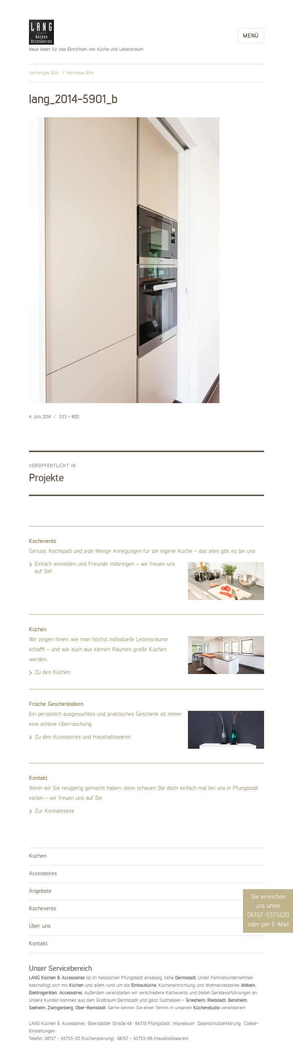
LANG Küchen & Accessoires (41, 33)
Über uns (39, 926)
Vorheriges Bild (44, 73)
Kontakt (38, 944)
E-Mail (280, 924)
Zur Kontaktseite (54, 811)
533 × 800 (69, 417)
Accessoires (43, 874)
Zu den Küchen (52, 672)
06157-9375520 (268, 915)
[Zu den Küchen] (226, 655)
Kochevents (42, 909)
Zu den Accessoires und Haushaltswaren (83, 737)
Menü (251, 36)
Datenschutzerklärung (219, 1023)
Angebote (40, 891)
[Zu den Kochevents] (226, 581)
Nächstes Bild (80, 73)
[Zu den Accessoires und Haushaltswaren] (226, 730)
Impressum (183, 1023)
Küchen (37, 856)
